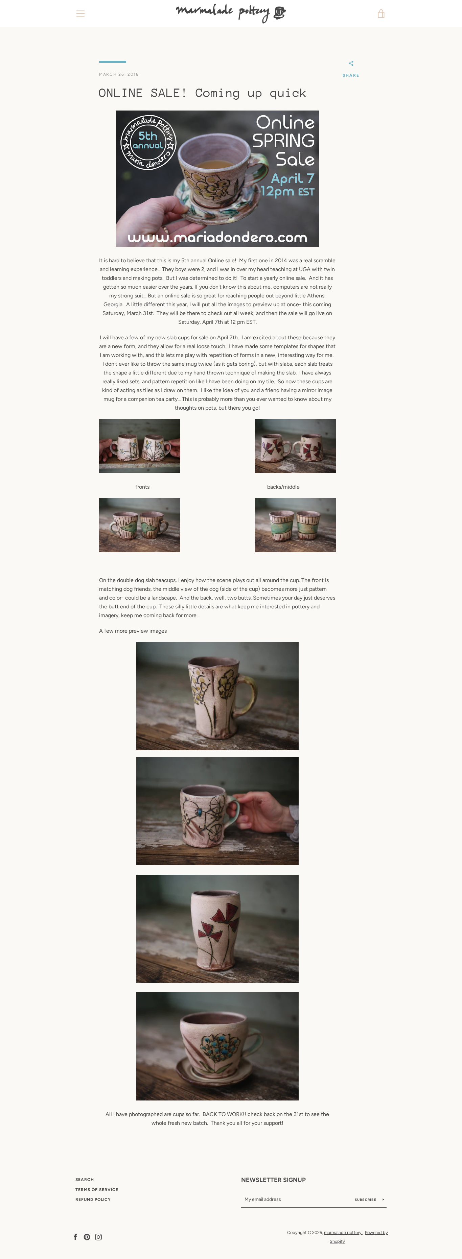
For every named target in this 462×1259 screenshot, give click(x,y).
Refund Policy (93, 1199)
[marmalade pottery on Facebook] (75, 1236)
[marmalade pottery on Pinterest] (87, 1236)
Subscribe (366, 1199)
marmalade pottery (343, 1232)
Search (84, 1179)
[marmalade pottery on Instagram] (98, 1236)
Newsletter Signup (273, 1180)
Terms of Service (96, 1189)
